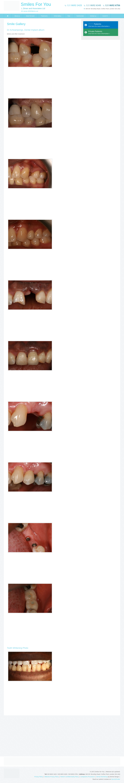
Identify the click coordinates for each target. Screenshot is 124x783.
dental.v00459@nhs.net (30, 11)
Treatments (44, 16)
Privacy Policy (38, 777)
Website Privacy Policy (52, 777)
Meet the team (30, 16)
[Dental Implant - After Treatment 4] (43, 492)
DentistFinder (115, 779)
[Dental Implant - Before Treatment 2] (43, 188)
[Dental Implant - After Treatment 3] (43, 370)
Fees (69, 16)
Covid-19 (105, 16)
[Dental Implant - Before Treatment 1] (43, 67)
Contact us (93, 16)
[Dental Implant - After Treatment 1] (43, 128)
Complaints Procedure (87, 777)
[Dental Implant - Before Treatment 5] (43, 552)
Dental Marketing (102, 777)
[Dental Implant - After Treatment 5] (43, 613)
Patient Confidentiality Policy (69, 777)
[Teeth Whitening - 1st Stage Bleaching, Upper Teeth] (43, 681)
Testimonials (80, 16)
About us (17, 16)
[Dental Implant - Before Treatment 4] (43, 431)
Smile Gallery (57, 16)
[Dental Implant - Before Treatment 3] (43, 310)
